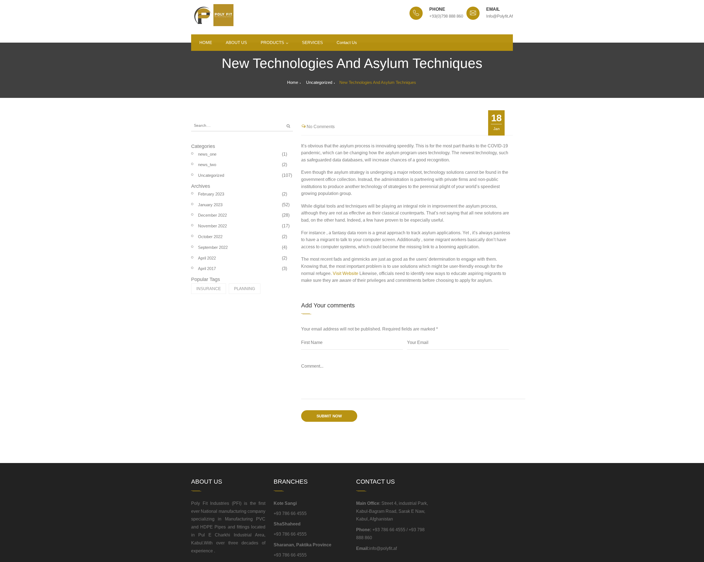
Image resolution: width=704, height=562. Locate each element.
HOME (205, 42)
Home (292, 82)
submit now (329, 416)
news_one (207, 154)
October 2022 (210, 236)
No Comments (321, 126)
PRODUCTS (272, 42)
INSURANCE (208, 288)
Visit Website (345, 273)
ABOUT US (236, 42)
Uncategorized (319, 82)
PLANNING (244, 288)
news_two (207, 164)
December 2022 (212, 215)
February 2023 (211, 194)
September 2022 (213, 247)
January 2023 (210, 204)
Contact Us (347, 42)
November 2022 (212, 226)
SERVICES (312, 42)
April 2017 (207, 268)
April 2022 (207, 258)
